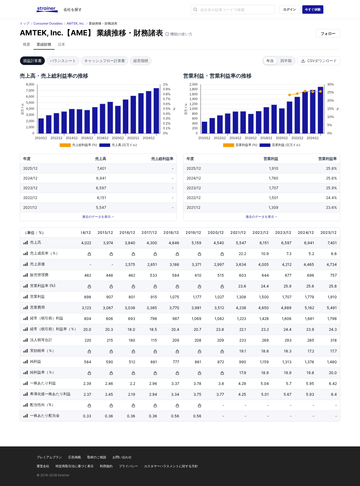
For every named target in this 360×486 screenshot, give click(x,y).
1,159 (264, 362)
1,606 (286, 318)
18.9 (265, 372)
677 (288, 275)
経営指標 (140, 60)
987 (175, 318)
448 (109, 275)
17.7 (333, 351)
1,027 (219, 297)
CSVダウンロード (322, 60)
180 (132, 340)
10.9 (265, 253)
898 (87, 297)
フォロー (328, 33)
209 (175, 340)
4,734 (332, 264)
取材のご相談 (96, 457)
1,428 (264, 318)
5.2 (311, 253)
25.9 (287, 286)
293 (288, 340)
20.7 (197, 329)
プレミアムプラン (49, 457)
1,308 (241, 297)
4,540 (218, 242)
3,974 (108, 242)
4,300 (152, 242)
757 (333, 275)
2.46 (109, 383)
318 (333, 340)
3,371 (196, 264)
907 (109, 297)
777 (176, 362)
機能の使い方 (180, 34)
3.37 (175, 383)
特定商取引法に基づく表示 (75, 466)
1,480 (332, 362)
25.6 (310, 286)
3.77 (220, 394)
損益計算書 (32, 60)
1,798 (332, 318)
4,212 (286, 264)
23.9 (310, 329)
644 (265, 275)
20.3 (109, 329)
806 (109, 318)
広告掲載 (74, 457)
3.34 (175, 394)
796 (153, 318)
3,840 (130, 242)
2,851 (152, 264)
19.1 (242, 351)
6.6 (334, 253)
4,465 (309, 264)
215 (110, 340)
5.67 (287, 394)
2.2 (132, 383)
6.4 (334, 394)
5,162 (309, 307)
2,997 (219, 264)
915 (153, 297)
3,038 (130, 307)
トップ (24, 23)
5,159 (196, 242)
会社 (73, 9)
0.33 (87, 416)
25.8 (333, 286)
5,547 (241, 242)
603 (242, 275)
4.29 (242, 383)
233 (242, 340)
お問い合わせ (122, 457)
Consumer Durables (47, 23)
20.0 (87, 329)
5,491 (332, 307)
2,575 (130, 264)
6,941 (309, 242)
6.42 (333, 383)
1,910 (332, 297)
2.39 (87, 383)
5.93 (310, 394)
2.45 (109, 394)
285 (310, 340)
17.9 (242, 372)
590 (109, 362)
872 (220, 362)
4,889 (286, 307)
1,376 (309, 362)
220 (88, 340)
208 (197, 340)
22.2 (242, 253)
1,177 (197, 297)
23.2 (265, 329)
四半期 (285, 60)
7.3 (288, 253)
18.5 (153, 329)
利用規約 (106, 466)
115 (154, 340)
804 (87, 318)
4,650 (263, 307)
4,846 (174, 242)
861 (198, 362)
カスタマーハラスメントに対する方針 (171, 466)
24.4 (265, 286)
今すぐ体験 (313, 9)
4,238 (241, 307)
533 (153, 275)
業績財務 (44, 44)
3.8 (221, 383)
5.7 (288, 383)
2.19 (131, 394)
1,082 (219, 318)
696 (310, 275)
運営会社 (43, 466)
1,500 (264, 297)
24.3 (333, 329)
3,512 (219, 307)
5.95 (310, 383)
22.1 (242, 329)
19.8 (310, 372)
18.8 (265, 351)
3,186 (174, 264)
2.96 (153, 383)
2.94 (153, 394)
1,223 (241, 318)
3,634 (241, 264)
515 (220, 275)
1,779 (309, 297)
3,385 (152, 307)
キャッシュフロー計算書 (104, 60)
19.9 (287, 372)
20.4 (175, 329)
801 (132, 297)
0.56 (175, 416)
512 (132, 362)
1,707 (286, 297)
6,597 (286, 242)
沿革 (61, 44)
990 (242, 362)
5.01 (265, 394)
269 (265, 340)
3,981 (196, 307)
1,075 (174, 297)
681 (153, 362)
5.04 (265, 383)
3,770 (174, 307)
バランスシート (63, 60)
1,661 (309, 318)
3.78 (197, 383)
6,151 (264, 242)
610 (198, 275)
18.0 (131, 329)
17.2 (311, 351)
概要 (26, 44)
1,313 (286, 362)
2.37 (87, 394)
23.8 (220, 329)
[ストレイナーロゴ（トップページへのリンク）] (50, 9)
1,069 (196, 318)
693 (131, 318)
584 (175, 275)
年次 (270, 60)
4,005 (263, 264)
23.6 (242, 286)
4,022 (86, 242)
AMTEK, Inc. (76, 23)
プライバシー (128, 466)
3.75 (197, 394)
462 (87, 275)
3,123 (86, 307)
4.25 (242, 394)
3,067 (108, 307)
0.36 (109, 416)
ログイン (289, 9)
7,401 (332, 242)
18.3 (287, 351)
